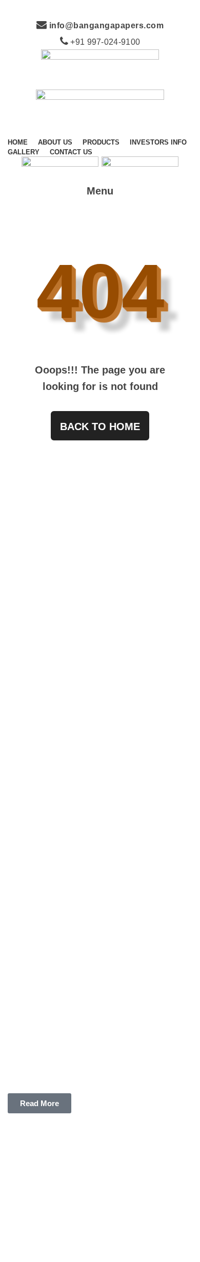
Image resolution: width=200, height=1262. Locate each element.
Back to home (100, 426)
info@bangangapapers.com (105, 25)
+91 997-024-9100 (104, 42)
